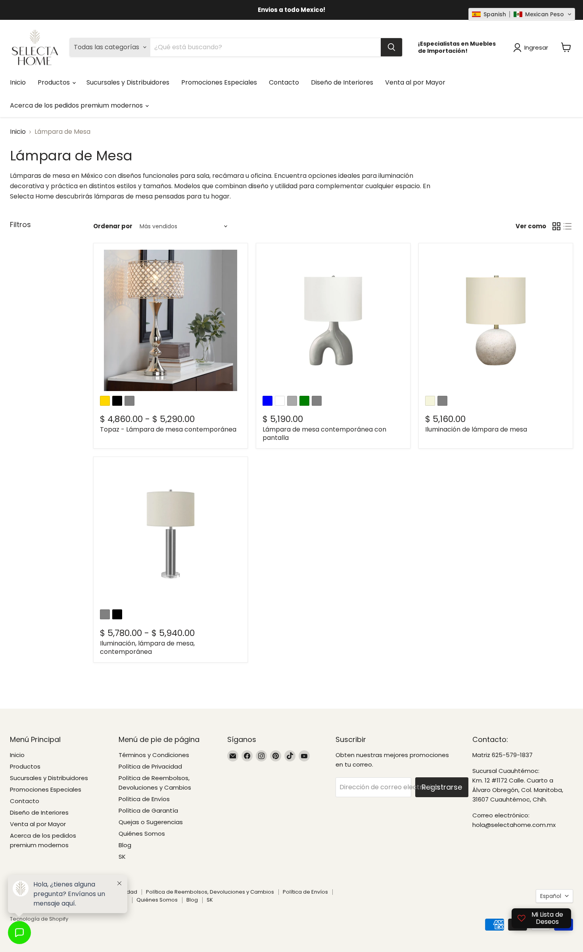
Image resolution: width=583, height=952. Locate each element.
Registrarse (442, 787)
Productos (54, 82)
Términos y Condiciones (154, 755)
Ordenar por (112, 226)
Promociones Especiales (219, 82)
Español (550, 896)
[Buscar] (391, 47)
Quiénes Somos (142, 833)
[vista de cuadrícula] (556, 226)
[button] (521, 14)
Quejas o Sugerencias (151, 822)
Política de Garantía (148, 810)
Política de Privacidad (150, 766)
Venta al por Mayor (415, 82)
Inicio (18, 82)
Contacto (284, 82)
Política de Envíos (144, 799)
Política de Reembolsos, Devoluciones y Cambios (210, 892)
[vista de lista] (567, 226)
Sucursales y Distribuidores (127, 82)
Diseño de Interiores (342, 82)
